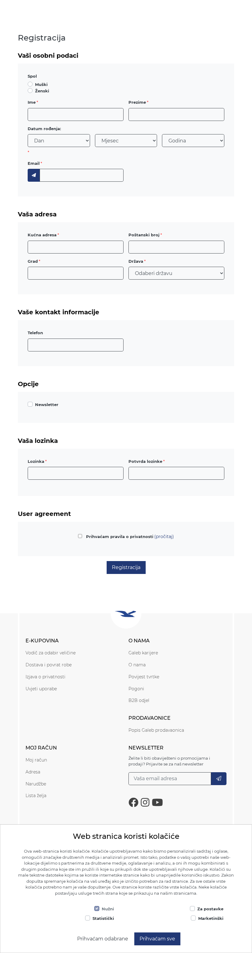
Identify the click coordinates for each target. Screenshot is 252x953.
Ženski (42, 90)
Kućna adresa (42, 234)
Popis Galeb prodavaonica (156, 730)
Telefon (35, 332)
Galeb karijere (143, 653)
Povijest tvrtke (143, 677)
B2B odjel (138, 700)
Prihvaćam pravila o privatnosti (119, 536)
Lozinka (36, 461)
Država (135, 261)
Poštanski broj (143, 234)
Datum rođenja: (44, 128)
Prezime (137, 102)
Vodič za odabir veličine (51, 653)
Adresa (33, 772)
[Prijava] (218, 778)
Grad (33, 261)
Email (34, 163)
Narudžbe (36, 784)
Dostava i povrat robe (49, 665)
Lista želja (36, 795)
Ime (32, 102)
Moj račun (36, 760)
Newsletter (46, 404)
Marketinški (210, 918)
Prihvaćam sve (157, 939)
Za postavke (210, 908)
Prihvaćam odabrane (102, 939)
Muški (41, 84)
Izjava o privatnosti (45, 677)
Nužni (108, 908)
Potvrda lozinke (145, 461)
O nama (137, 665)
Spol (32, 76)
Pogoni (136, 689)
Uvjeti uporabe (41, 689)
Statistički (103, 918)
